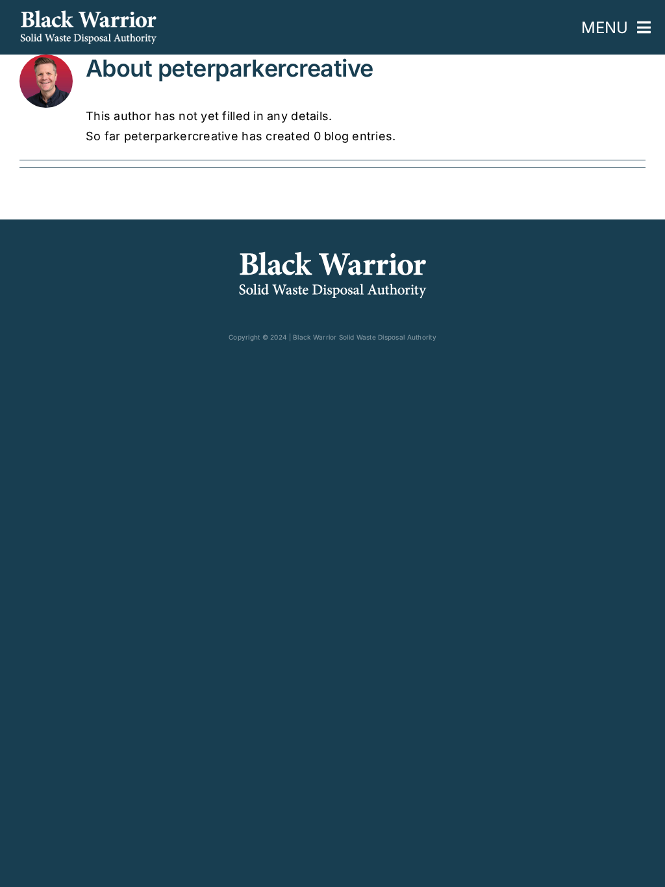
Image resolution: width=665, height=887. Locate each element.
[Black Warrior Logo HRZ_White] (88, 15)
